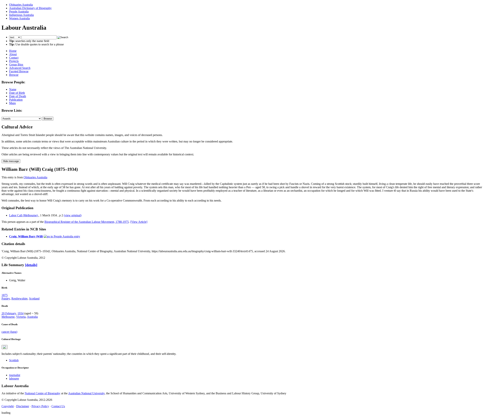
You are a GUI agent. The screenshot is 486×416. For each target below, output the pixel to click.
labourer (14, 378)
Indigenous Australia (21, 15)
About (13, 54)
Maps (12, 103)
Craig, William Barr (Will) (26, 236)
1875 (5, 295)
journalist (14, 375)
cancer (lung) (9, 331)
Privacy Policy (40, 406)
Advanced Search (19, 68)
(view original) (72, 215)
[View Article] (138, 221)
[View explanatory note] (5, 347)
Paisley (6, 298)
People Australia (19, 11)
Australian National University (86, 393)
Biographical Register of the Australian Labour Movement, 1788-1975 (86, 221)
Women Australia (19, 18)
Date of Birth (17, 92)
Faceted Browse (18, 71)
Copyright (8, 406)
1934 (20, 313)
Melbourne (8, 316)
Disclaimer (22, 406)
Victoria (21, 316)
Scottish (14, 360)
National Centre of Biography (42, 393)
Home (13, 50)
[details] (31, 265)
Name (12, 89)
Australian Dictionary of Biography (30, 8)
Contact (13, 57)
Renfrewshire (19, 298)
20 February (9, 313)
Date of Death (17, 96)
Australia (32, 316)
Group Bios (16, 64)
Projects (14, 61)
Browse (13, 74)
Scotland (34, 298)
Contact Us (58, 406)
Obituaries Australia (21, 4)
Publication (16, 99)
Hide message (11, 161)
